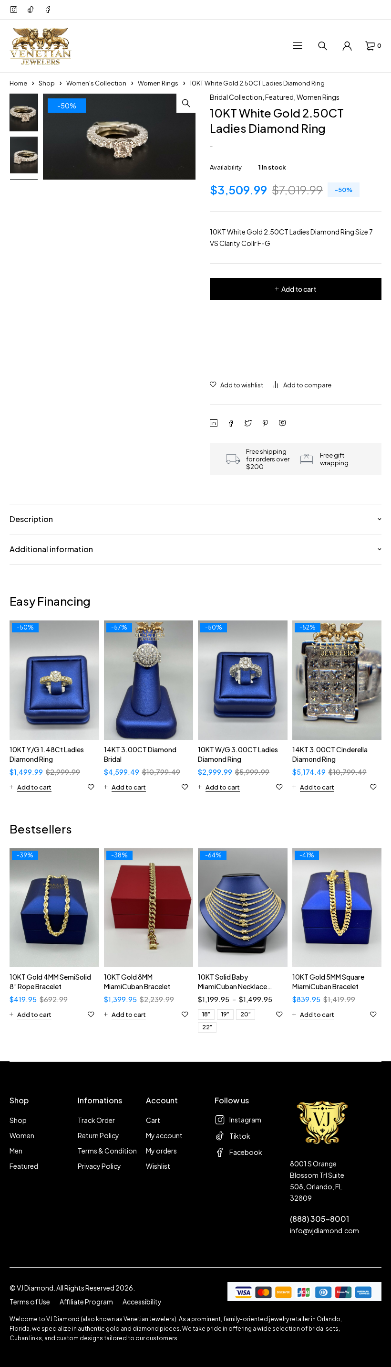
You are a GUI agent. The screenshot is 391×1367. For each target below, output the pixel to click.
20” (245, 1014)
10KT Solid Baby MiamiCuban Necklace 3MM (232, 986)
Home (18, 83)
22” (207, 1027)
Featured (279, 97)
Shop (47, 83)
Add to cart (298, 289)
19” (225, 1014)
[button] (186, 103)
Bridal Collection (236, 97)
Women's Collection (96, 83)
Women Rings (158, 83)
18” (206, 1014)
